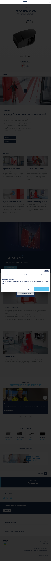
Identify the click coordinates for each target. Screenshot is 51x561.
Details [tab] (25, 274)
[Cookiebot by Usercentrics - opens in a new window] (43, 271)
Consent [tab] (9, 274)
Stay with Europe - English (25, 293)
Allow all (42, 289)
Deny (9, 289)
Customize (24, 289)
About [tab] (42, 274)
